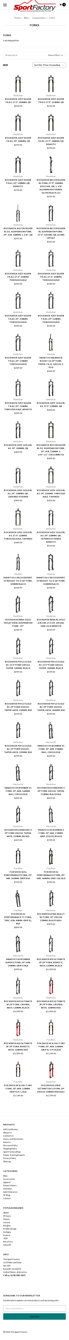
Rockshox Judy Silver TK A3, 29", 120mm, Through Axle (51, 318)
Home (17, 17)
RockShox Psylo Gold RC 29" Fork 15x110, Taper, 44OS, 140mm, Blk (51, 706)
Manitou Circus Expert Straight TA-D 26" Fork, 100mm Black (18, 580)
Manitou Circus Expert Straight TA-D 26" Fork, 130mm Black (50, 580)
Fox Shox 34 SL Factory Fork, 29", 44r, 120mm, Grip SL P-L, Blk (18, 1088)
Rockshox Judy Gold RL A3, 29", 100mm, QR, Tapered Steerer (18, 493)
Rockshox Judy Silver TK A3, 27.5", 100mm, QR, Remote (51, 141)
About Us (7, 1132)
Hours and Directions (13, 1139)
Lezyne (6, 1222)
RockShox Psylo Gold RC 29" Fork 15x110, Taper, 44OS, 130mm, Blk (18, 706)
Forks (52, 17)
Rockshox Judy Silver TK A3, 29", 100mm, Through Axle (18, 318)
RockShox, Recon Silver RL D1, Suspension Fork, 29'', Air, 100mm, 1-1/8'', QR (18, 231)
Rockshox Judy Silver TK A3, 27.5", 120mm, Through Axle (18, 276)
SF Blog (6, 1195)
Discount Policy (10, 1145)
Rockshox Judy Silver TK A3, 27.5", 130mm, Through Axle (51, 276)
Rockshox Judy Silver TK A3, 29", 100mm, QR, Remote (18, 183)
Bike (26, 17)
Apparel (6, 1182)
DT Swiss (7, 1216)
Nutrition (7, 1188)
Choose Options (18, 610)
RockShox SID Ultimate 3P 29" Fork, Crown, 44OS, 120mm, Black (18, 1004)
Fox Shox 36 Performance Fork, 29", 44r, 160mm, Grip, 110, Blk (51, 875)
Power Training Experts (14, 1155)
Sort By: (38, 65)
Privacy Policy (9, 1158)
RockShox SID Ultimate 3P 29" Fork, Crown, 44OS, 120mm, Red (51, 1004)
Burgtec (7, 1225)
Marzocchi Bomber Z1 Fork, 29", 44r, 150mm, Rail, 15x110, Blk (51, 748)
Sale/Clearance (10, 1192)
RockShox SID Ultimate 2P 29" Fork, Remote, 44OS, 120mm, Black (51, 962)
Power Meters (10, 1185)
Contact (7, 1198)
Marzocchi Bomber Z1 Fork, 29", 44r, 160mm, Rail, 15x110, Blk (18, 791)
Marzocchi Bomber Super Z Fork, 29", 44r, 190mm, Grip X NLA (18, 962)
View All (7, 1244)
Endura (6, 1235)
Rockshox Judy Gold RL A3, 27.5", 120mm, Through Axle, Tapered (18, 535)
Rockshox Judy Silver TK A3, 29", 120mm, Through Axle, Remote (18, 406)
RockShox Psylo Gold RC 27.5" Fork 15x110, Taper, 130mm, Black (18, 664)
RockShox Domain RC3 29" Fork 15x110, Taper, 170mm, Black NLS (51, 791)
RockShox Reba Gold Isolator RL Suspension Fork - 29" (18, 622)
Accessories (9, 1179)
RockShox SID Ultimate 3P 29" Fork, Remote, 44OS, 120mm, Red (18, 1046)
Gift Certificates (10, 1129)
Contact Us (8, 1135)
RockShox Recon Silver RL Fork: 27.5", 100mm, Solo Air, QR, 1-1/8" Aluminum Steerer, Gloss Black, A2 (51, 186)
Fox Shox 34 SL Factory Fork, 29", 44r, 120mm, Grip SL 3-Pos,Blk (51, 1046)
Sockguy (7, 1232)
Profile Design (9, 1228)
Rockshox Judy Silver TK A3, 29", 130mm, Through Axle (18, 360)
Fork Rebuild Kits (11, 40)
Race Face (8, 1241)
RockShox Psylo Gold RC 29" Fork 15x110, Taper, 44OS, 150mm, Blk (18, 748)
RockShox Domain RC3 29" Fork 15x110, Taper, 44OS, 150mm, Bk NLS (18, 833)
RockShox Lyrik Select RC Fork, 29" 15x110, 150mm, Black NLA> (51, 917)
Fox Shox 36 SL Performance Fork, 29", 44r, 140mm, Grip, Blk (18, 875)
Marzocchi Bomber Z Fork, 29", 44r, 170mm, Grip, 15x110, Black (51, 833)
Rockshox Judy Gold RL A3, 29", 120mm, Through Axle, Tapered (51, 493)
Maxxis (6, 1219)
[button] (34, 55)
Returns (7, 1142)
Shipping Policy (10, 1148)
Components (38, 17)
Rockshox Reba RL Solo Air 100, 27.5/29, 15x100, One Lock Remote (51, 622)
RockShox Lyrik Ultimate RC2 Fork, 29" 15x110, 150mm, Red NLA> (51, 1088)
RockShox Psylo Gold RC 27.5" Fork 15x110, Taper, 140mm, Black (51, 664)
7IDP (5, 1238)
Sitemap (7, 1161)
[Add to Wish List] (29, 89)
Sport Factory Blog (11, 1151)
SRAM (6, 1212)
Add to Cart (18, 89)
